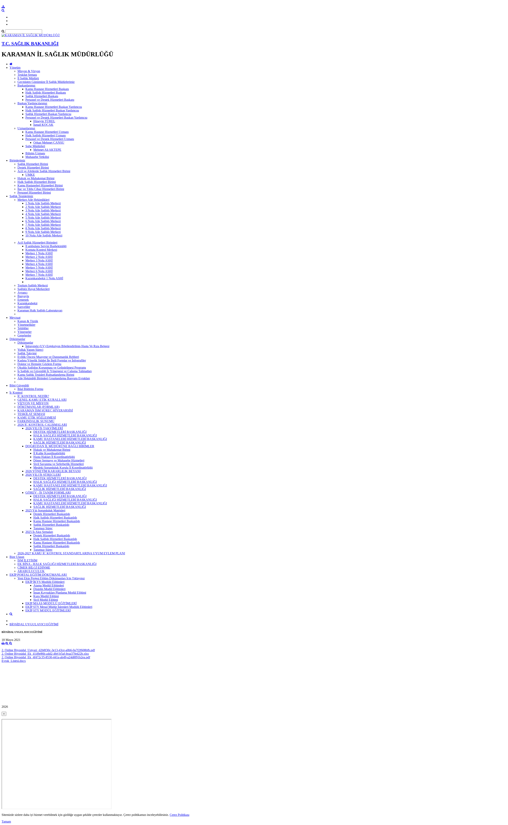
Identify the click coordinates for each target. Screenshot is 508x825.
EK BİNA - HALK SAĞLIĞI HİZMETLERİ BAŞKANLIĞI (56, 564)
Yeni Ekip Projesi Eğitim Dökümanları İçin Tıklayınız (51, 578)
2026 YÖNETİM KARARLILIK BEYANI (53, 471)
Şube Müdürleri (35, 146)
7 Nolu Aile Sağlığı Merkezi (43, 224)
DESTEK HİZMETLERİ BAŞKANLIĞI (60, 432)
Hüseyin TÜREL (44, 121)
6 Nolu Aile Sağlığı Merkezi (43, 221)
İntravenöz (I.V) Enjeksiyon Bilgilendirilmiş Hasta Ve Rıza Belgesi (67, 346)
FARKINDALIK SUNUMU (35, 421)
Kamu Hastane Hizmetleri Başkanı (47, 89)
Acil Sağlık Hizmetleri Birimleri (37, 242)
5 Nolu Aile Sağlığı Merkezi (43, 217)
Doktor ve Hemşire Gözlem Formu (39, 364)
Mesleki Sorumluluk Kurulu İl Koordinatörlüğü (63, 467)
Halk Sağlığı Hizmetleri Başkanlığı (55, 517)
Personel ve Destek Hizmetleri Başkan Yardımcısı (56, 117)
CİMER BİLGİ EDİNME (33, 567)
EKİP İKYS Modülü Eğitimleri (44, 582)
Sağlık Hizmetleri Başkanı (41, 96)
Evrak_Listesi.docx (14, 660)
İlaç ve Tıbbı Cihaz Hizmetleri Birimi (40, 189)
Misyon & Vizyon (28, 71)
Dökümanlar (17, 339)
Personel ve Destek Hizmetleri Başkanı (49, 99)
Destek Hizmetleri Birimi (33, 167)
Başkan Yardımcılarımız (32, 103)
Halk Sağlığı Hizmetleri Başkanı (45, 92)
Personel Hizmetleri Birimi (34, 192)
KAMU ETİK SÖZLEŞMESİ (36, 417)
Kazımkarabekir (27, 303)
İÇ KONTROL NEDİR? (33, 396)
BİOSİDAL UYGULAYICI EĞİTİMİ (34, 624)
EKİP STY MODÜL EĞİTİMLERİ (48, 610)
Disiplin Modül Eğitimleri (49, 589)
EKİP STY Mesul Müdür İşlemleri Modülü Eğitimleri (58, 607)
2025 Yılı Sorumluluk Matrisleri (45, 510)
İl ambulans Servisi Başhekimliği (45, 246)
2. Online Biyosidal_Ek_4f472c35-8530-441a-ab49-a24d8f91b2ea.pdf (46, 657)
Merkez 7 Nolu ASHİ (39, 274)
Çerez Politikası (179, 814)
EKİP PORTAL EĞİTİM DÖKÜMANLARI (38, 574)
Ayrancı (22, 292)
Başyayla (23, 296)
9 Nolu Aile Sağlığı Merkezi (43, 232)
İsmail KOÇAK (43, 124)
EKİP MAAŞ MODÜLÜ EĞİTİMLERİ (51, 603)
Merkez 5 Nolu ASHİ (39, 267)
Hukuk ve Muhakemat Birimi (35, 178)
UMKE (30, 174)
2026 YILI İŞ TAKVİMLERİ (44, 428)
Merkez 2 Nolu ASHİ (39, 257)
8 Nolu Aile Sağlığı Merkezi (43, 228)
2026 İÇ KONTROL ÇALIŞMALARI (42, 424)
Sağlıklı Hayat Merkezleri (33, 289)
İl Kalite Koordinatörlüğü (49, 453)
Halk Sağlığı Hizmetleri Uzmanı (45, 135)
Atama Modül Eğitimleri (48, 585)
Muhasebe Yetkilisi (37, 157)
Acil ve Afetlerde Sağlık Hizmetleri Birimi (43, 171)
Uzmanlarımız (26, 128)
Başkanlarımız (26, 85)
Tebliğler (23, 328)
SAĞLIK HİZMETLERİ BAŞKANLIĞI (59, 442)
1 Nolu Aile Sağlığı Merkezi (43, 203)
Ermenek (23, 299)
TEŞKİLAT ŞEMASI (31, 414)
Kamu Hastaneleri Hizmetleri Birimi (40, 185)
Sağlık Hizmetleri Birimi (32, 164)
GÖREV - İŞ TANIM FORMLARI (48, 492)
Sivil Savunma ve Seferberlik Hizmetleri (58, 464)
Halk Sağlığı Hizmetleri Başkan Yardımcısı (52, 110)
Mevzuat (15, 317)
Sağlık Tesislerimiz (21, 196)
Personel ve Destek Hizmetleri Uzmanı (49, 139)
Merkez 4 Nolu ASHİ (39, 264)
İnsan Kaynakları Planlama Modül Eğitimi (59, 592)
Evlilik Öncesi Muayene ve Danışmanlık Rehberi (48, 357)
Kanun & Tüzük (27, 321)
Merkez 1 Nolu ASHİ (39, 253)
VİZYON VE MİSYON (33, 403)
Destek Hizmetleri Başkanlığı (51, 514)
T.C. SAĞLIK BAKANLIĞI (30, 43)
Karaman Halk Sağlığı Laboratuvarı (39, 310)
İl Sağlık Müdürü (28, 78)
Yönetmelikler (26, 324)
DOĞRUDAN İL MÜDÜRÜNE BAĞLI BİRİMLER (59, 446)
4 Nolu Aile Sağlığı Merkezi (43, 214)
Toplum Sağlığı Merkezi (32, 285)
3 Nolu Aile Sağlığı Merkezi (43, 210)
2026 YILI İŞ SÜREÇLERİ (43, 474)
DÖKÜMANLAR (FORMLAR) (38, 407)
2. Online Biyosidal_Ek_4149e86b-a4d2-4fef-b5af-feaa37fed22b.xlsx (45, 653)
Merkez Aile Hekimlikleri (33, 199)
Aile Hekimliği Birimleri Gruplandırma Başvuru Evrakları (53, 378)
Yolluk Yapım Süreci (30, 349)
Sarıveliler (23, 307)
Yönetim (15, 67)
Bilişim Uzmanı (35, 153)
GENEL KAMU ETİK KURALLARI (41, 399)
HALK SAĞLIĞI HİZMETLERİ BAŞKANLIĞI (65, 435)
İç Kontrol (16, 392)
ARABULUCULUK (31, 571)
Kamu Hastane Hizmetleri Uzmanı (47, 132)
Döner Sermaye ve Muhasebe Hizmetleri (58, 460)
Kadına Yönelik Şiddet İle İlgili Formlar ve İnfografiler (51, 360)
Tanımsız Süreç (43, 528)
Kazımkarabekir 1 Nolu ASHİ (44, 278)
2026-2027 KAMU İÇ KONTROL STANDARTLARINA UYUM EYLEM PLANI (71, 553)
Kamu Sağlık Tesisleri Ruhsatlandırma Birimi (45, 374)
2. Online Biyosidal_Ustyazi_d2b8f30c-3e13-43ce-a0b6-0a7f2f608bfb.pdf (48, 650)
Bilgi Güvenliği (19, 385)
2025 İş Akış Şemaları (39, 532)
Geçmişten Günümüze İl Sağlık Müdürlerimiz (46, 82)
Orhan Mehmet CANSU (48, 142)
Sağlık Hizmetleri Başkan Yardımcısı (48, 114)
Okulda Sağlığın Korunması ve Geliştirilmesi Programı (51, 367)
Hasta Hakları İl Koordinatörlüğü (54, 457)
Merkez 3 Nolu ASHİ (39, 260)
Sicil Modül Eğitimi (45, 599)
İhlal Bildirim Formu (30, 389)
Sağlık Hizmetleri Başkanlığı (51, 524)
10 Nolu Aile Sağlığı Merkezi (43, 235)
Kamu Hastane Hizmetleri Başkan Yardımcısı (53, 107)
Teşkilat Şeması (27, 74)
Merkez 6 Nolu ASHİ (39, 271)
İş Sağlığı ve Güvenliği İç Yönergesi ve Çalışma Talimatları (54, 371)
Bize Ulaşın (17, 557)
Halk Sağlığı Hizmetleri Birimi (36, 182)
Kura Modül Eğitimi (46, 596)
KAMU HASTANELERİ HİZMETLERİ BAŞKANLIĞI (70, 439)
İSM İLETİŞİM (27, 560)
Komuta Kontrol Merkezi (41, 249)
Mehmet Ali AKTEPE (47, 149)
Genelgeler (24, 335)
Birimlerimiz (17, 160)
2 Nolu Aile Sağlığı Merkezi (43, 207)
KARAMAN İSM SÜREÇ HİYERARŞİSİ (45, 410)
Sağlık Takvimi (27, 353)
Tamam (6, 821)
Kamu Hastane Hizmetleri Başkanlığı (56, 521)
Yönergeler (24, 332)
